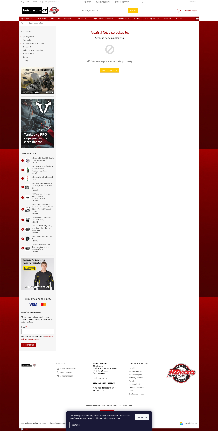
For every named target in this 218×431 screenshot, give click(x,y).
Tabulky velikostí (103, 2)
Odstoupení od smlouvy (138, 394)
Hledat (133, 10)
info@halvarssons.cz (68, 368)
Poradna (132, 381)
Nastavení (76, 424)
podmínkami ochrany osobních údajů (37, 338)
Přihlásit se (28, 345)
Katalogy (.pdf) (134, 384)
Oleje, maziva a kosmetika (33, 50)
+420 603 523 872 (66, 376)
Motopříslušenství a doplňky (33, 43)
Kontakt (87, 2)
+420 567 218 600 (66, 372)
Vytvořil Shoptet (190, 423)
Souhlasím (142, 417)
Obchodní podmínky (136, 387)
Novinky (26, 57)
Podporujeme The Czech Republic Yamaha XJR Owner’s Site (109, 405)
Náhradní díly (27, 47)
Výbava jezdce (28, 36)
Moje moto (27, 40)
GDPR (131, 391)
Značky (25, 60)
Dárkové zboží (28, 53)
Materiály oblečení (136, 378)
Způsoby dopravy (122, 2)
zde (118, 418)
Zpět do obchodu (109, 70)
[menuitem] (27, 19)
